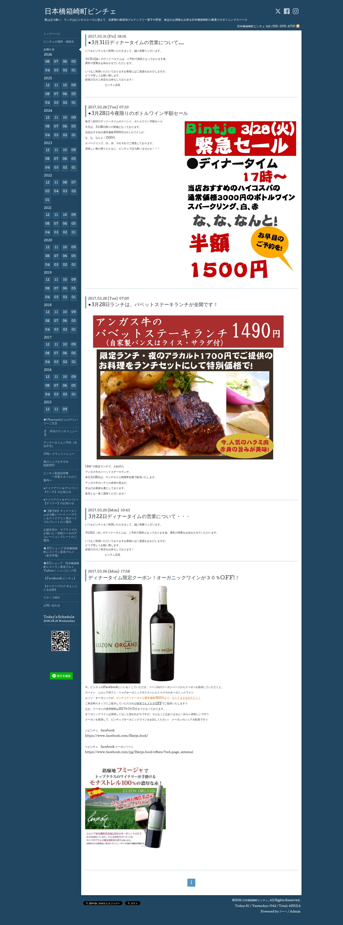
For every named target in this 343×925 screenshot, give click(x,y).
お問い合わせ (51, 605)
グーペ (283, 911)
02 (65, 70)
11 (56, 85)
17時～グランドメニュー (58, 454)
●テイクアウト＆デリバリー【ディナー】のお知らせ (60, 501)
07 (56, 62)
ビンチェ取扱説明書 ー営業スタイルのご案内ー (60, 477)
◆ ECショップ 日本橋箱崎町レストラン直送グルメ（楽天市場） (60, 552)
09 (73, 85)
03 (56, 70)
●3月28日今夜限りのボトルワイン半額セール (138, 113)
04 (47, 70)
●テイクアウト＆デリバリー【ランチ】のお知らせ (60, 490)
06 (65, 62)
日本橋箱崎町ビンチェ (80, 12)
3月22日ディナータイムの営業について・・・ (139, 517)
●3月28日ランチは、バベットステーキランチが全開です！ (153, 305)
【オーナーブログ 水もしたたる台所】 (60, 588)
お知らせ (49, 49)
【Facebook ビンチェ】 (59, 578)
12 (47, 85)
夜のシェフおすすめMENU (55, 463)
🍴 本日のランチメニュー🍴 (60, 433)
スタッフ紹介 (51, 597)
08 (47, 62)
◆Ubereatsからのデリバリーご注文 (60, 421)
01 (74, 70)
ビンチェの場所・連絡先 (58, 42)
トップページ (51, 34)
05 (73, 62)
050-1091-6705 (283, 26)
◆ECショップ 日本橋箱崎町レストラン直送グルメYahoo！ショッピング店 (61, 567)
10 (65, 85)
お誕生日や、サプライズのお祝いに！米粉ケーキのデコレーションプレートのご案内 (60, 535)
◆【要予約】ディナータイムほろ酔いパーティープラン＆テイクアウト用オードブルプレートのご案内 (60, 517)
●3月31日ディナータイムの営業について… (136, 43)
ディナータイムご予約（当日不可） (60, 444)
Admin (295, 911)
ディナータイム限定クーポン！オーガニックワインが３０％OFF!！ (164, 578)
